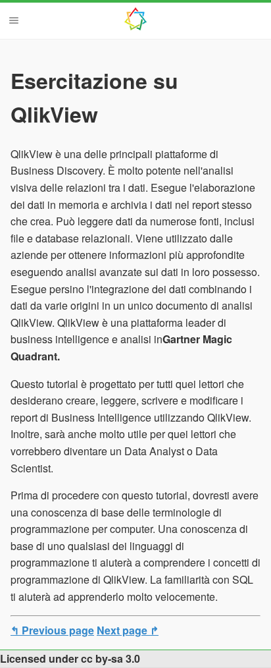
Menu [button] (13, 20)
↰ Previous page (52, 630)
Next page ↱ (128, 630)
